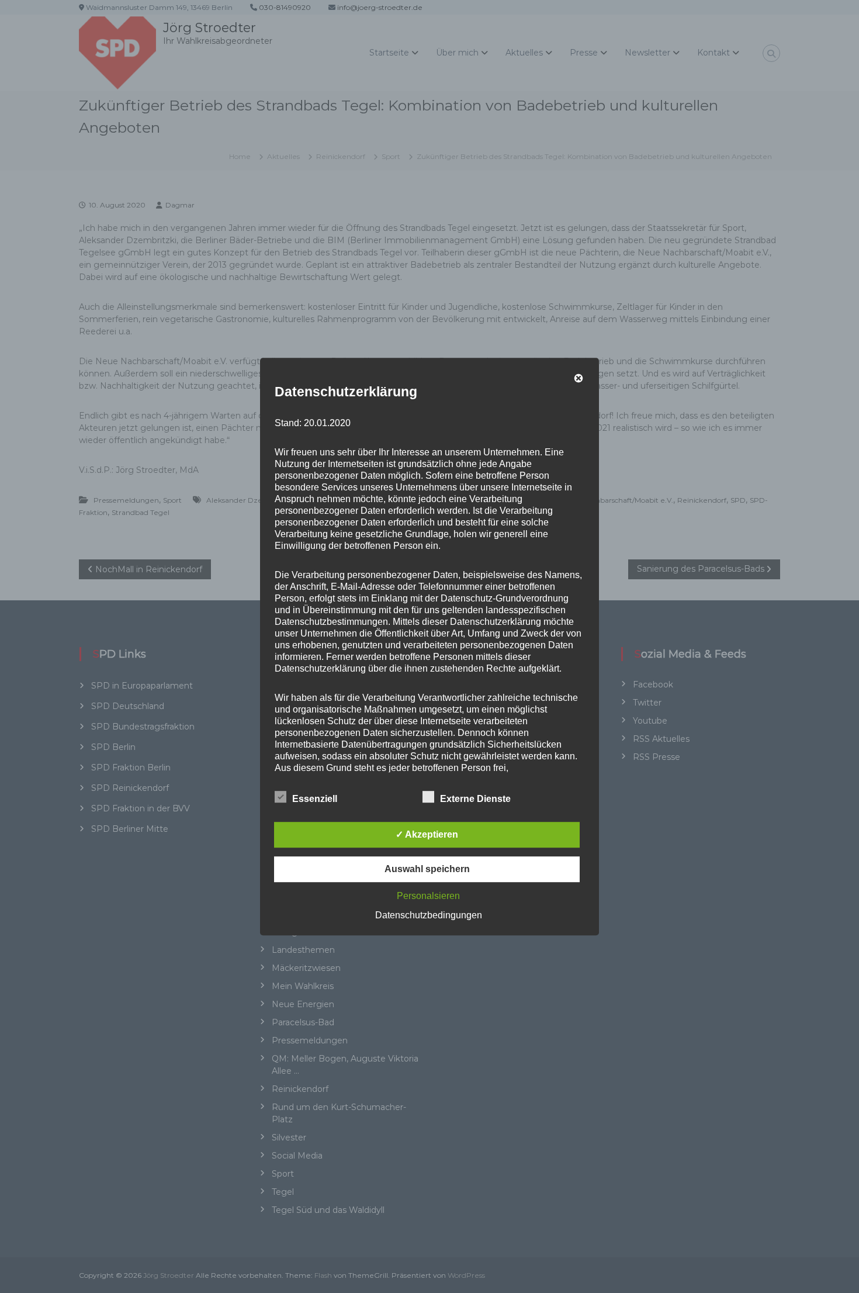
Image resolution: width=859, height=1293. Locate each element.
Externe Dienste (475, 799)
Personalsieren (428, 896)
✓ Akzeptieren (427, 834)
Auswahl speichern (427, 869)
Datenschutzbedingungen (428, 915)
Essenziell (314, 799)
